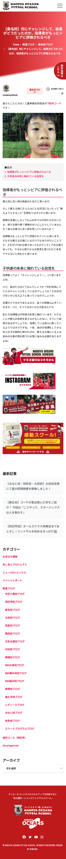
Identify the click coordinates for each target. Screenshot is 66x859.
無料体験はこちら (60, 70)
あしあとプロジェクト (15, 564)
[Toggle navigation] (59, 6)
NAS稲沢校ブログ (14, 681)
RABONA (33, 849)
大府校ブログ (12, 617)
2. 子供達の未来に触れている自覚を (24, 176)
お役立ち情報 (10, 556)
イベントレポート (12, 580)
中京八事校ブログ (15, 594)
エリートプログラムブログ (19, 728)
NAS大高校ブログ (14, 665)
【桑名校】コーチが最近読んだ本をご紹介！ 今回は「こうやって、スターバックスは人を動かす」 (33, 507)
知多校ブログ (12, 720)
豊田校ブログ (12, 633)
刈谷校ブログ (12, 649)
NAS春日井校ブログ (16, 673)
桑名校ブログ (45, 44)
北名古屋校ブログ (15, 641)
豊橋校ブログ (12, 657)
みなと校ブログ (13, 712)
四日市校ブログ (13, 601)
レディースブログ (14, 704)
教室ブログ (29, 44)
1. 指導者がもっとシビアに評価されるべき (28, 172)
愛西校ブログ (12, 689)
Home (16, 44)
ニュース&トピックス (14, 572)
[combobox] (33, 769)
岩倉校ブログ (12, 625)
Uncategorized (10, 745)
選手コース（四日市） (15, 737)
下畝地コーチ (54, 103)
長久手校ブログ (13, 697)
